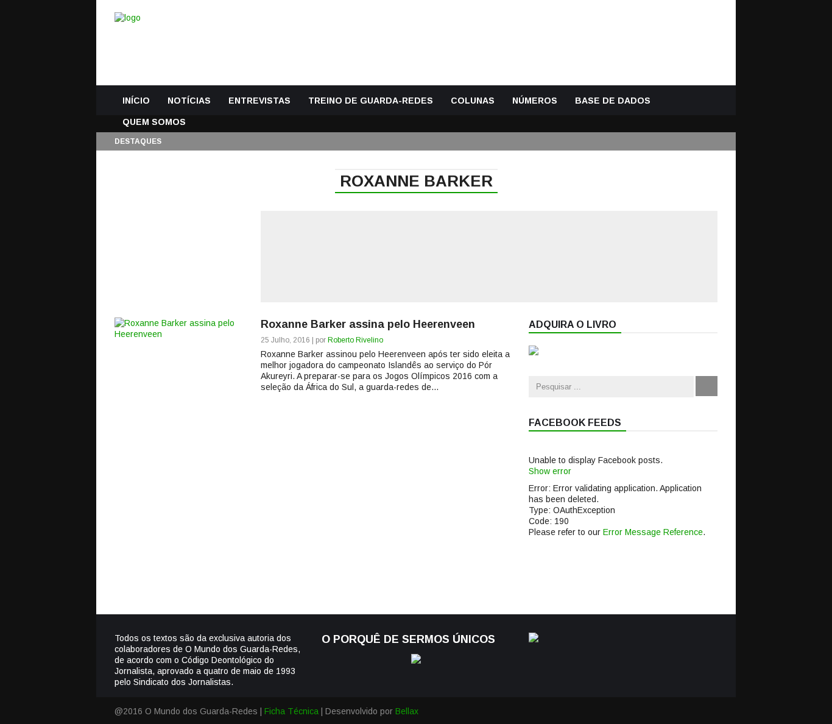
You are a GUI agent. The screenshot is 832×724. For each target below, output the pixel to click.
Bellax (406, 711)
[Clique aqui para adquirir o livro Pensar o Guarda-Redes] (533, 352)
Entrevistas (259, 100)
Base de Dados (612, 100)
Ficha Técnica (291, 711)
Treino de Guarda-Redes (370, 100)
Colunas (473, 100)
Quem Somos (154, 122)
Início (136, 100)
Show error (550, 471)
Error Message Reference (653, 532)
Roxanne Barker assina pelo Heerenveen (368, 324)
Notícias (189, 100)
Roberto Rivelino (355, 340)
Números (534, 100)
